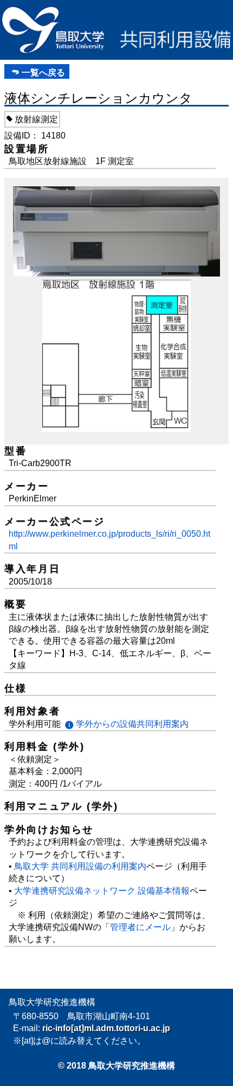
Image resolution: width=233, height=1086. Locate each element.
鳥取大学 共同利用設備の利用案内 (80, 866)
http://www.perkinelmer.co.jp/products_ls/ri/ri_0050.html (109, 539)
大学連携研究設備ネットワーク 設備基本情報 (102, 890)
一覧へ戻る (43, 72)
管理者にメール (140, 927)
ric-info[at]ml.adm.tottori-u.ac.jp (106, 1028)
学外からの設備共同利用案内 (132, 724)
